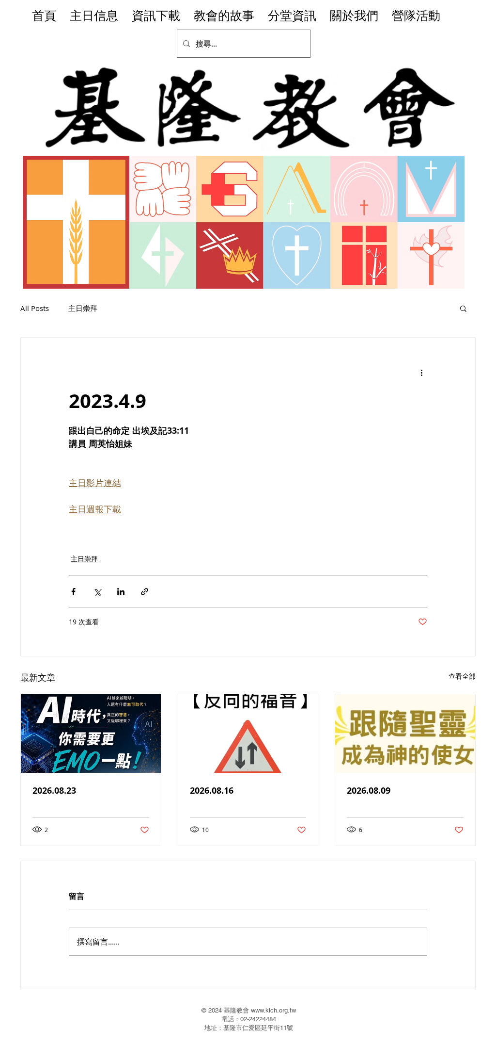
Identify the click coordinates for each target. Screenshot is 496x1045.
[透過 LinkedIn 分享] (120, 591)
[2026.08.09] (405, 733)
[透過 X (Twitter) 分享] (97, 591)
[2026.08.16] (248, 733)
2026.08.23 (54, 790)
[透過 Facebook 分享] (73, 591)
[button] (463, 308)
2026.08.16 (211, 790)
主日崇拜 (82, 308)
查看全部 (462, 676)
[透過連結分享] (144, 591)
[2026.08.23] (91, 733)
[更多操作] (421, 372)
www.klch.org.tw (273, 1010)
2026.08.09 (368, 790)
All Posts (34, 308)
